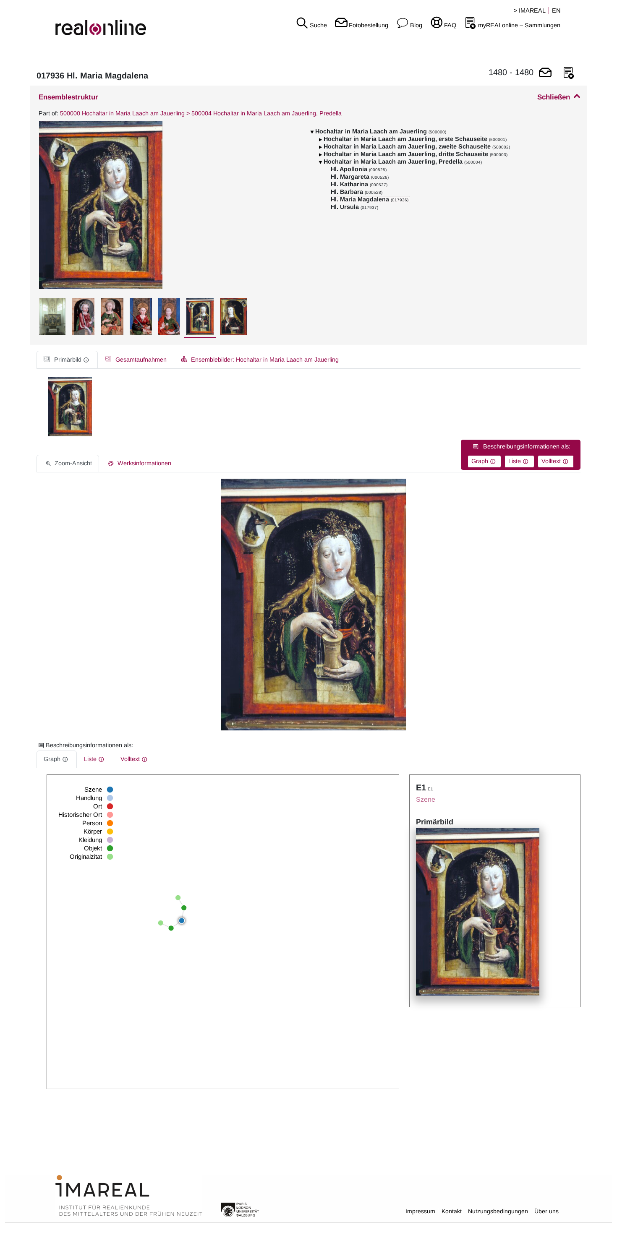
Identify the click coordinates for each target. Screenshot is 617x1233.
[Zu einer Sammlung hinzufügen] (568, 73)
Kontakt (452, 1211)
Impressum (420, 1211)
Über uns (546, 1211)
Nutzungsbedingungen (498, 1211)
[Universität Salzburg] (240, 1209)
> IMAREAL (530, 10)
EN (556, 10)
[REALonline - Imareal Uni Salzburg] (103, 21)
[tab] (67, 360)
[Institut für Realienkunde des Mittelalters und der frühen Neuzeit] (128, 1195)
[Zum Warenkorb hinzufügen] (545, 73)
